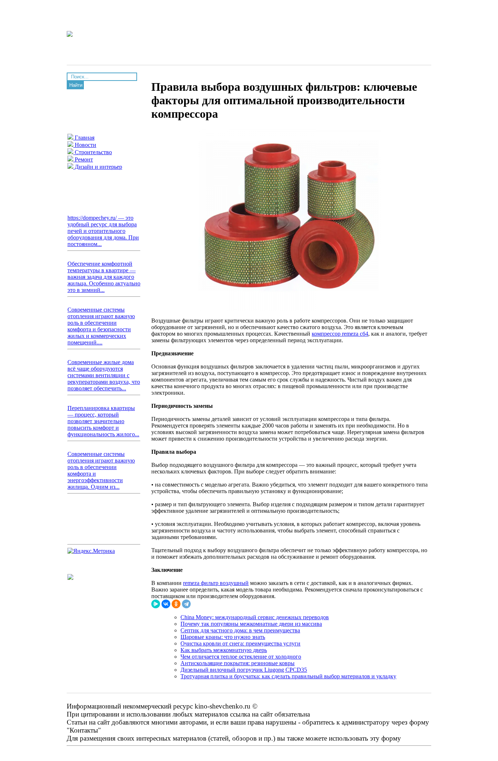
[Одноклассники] (176, 604)
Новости (84, 145)
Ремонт (83, 159)
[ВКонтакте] (166, 604)
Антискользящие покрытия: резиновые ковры (237, 663)
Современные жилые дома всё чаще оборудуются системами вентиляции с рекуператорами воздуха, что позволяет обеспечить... (103, 375)
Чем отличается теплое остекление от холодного (240, 656)
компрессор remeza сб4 (340, 334)
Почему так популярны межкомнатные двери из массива (251, 624)
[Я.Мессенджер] (155, 604)
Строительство (92, 152)
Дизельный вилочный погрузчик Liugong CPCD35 (243, 670)
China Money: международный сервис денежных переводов (254, 617)
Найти (75, 85)
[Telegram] (186, 604)
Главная (83, 137)
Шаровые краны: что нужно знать (222, 637)
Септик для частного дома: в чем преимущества (240, 630)
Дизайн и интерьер (97, 167)
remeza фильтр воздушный (216, 583)
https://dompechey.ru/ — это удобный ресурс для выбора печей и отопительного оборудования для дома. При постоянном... (103, 231)
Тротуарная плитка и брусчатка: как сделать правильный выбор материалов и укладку (288, 676)
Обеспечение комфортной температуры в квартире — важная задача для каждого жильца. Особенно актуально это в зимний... (103, 277)
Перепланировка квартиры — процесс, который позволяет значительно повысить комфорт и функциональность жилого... (103, 421)
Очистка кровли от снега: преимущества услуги (240, 643)
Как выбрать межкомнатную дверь (223, 650)
